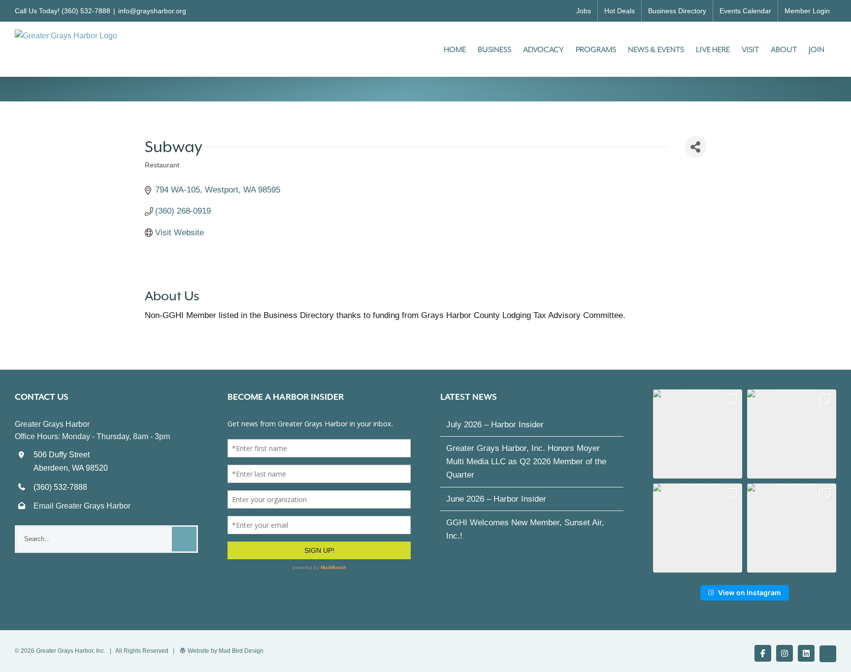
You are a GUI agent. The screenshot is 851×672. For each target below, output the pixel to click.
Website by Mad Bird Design (225, 650)
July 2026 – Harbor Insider (495, 424)
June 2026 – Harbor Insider (496, 499)
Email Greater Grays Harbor (82, 506)
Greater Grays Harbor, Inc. (70, 650)
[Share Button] (695, 147)
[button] (697, 434)
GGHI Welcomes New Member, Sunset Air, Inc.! (525, 529)
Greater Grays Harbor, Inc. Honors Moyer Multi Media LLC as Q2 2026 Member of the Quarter (526, 462)
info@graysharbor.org (152, 11)
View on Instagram (749, 592)
